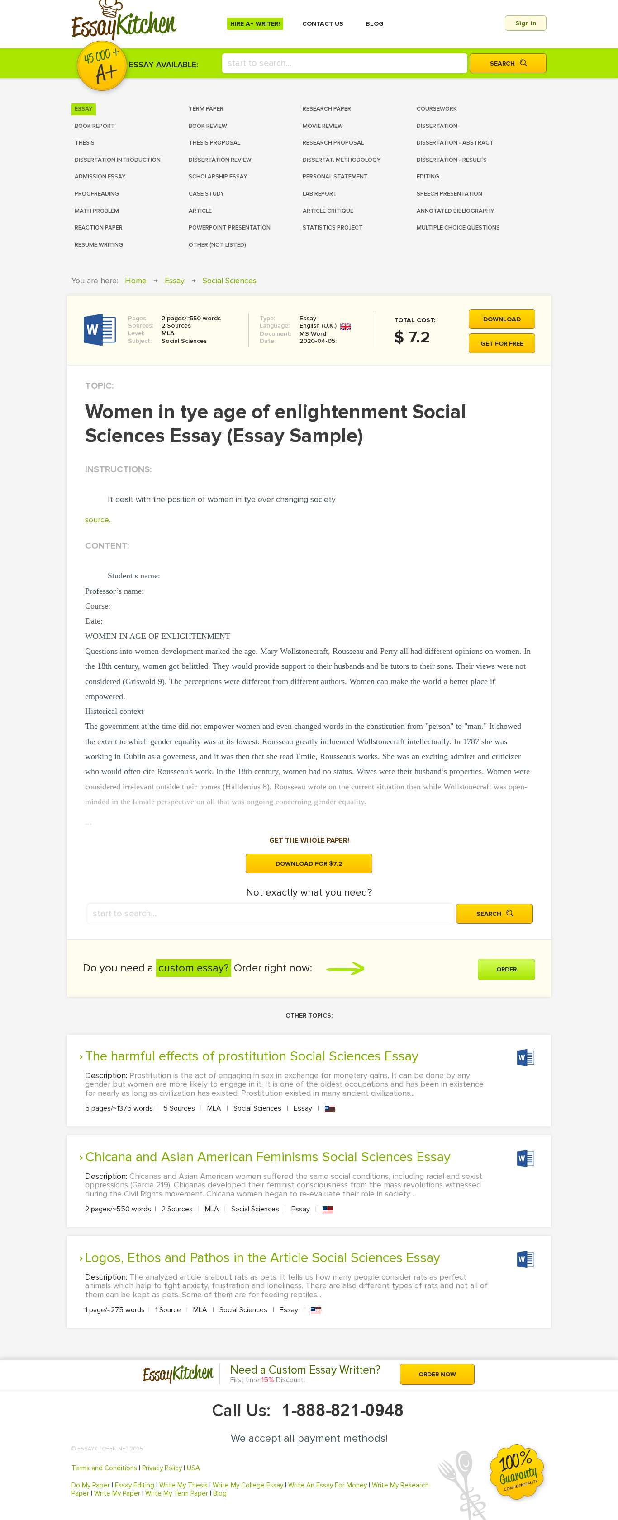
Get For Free (501, 343)
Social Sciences (230, 281)
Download (502, 319)
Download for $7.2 (309, 864)
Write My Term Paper (176, 1493)
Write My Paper (117, 1493)
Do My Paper (90, 1485)
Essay (175, 281)
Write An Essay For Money (327, 1485)
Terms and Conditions (104, 1468)
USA (193, 1468)
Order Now (437, 1374)
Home (136, 281)
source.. (98, 520)
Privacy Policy (162, 1468)
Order (506, 969)
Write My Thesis (183, 1485)
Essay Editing (134, 1485)
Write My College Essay (248, 1485)
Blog (220, 1493)
